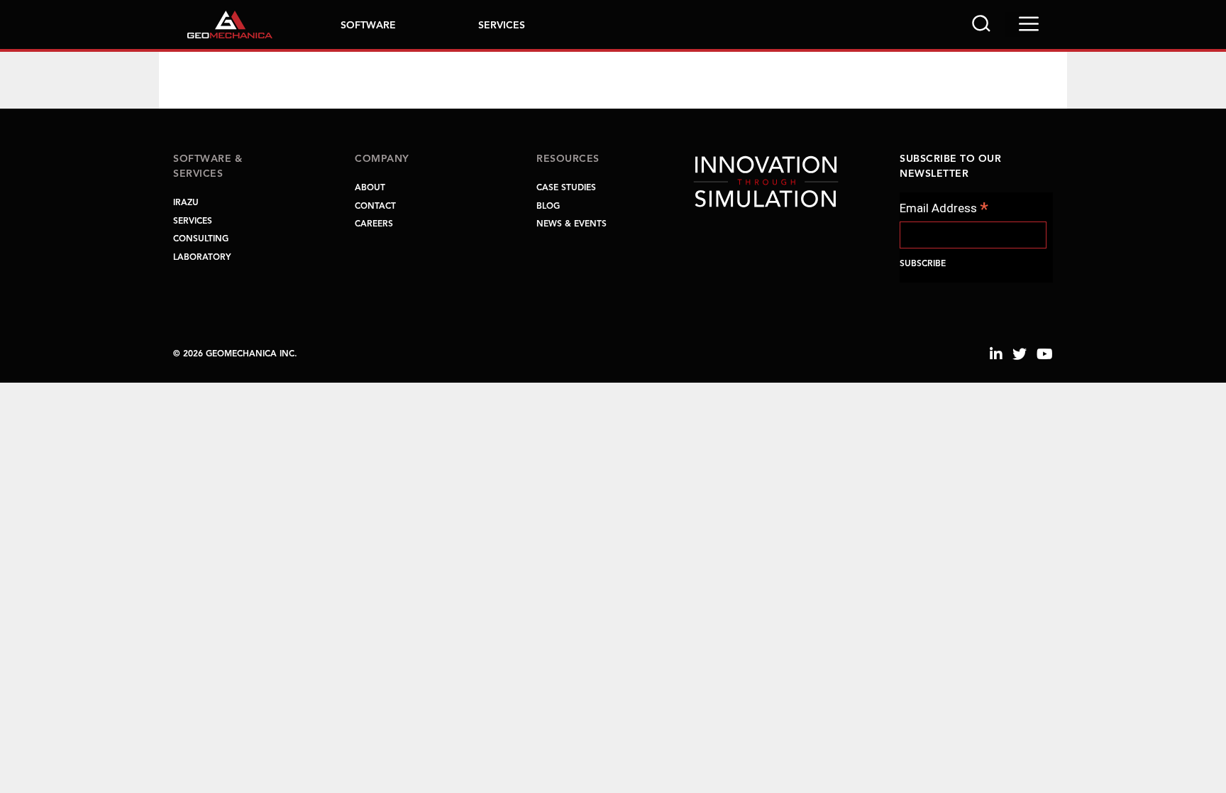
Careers (374, 224)
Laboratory (202, 257)
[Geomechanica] (229, 23)
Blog (548, 206)
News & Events (571, 224)
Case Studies (566, 188)
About (370, 188)
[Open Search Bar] (981, 25)
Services (501, 26)
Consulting (200, 239)
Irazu (186, 203)
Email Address (944, 209)
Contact (375, 206)
